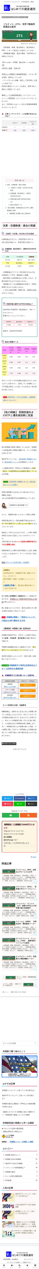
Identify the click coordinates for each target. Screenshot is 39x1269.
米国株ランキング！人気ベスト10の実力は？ (19, 1090)
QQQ (32, 130)
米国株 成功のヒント (21, 1155)
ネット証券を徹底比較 (21, 1176)
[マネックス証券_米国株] (28, 691)
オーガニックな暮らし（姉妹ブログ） (19, 1262)
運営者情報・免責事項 (10, 1259)
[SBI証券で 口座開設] (28, 686)
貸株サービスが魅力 (10, 686)
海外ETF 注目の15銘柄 (21, 1163)
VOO (23, 130)
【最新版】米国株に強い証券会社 (20, 213)
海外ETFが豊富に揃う (10, 697)
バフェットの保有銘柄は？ (21, 1168)
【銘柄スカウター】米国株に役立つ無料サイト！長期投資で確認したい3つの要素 (18, 1113)
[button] (35, 1043)
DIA (15, 130)
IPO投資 (21, 1180)
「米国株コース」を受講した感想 (20, 1142)
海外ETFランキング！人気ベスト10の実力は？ (18, 1097)
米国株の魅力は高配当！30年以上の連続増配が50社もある (19, 1105)
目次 (16, 180)
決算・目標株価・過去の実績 (16, 185)
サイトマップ (28, 1259)
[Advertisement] (19, 154)
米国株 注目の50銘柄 (10, 743)
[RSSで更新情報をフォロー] (28, 815)
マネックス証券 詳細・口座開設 (17, 562)
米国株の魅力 (21, 1172)
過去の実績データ (16, 205)
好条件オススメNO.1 (10, 692)
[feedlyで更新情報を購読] (10, 815)
